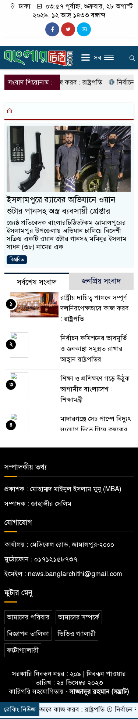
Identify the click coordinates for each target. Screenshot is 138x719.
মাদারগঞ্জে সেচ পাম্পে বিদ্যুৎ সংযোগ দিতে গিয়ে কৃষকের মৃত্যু (95, 429)
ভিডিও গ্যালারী (76, 634)
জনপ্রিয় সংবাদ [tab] (101, 281)
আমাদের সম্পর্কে (78, 617)
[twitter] (68, 29)
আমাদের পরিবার (28, 617)
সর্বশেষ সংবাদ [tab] (36, 282)
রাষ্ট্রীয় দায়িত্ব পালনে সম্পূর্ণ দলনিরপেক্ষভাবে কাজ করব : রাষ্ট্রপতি (94, 308)
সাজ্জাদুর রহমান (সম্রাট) (99, 691)
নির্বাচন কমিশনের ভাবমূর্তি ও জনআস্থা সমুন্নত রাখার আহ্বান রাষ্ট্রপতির (93, 348)
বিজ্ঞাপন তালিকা (28, 634)
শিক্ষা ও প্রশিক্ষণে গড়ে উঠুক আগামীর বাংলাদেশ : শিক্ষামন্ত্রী (95, 389)
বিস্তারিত (17, 259)
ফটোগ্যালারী (23, 650)
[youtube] (84, 29)
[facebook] (52, 29)
